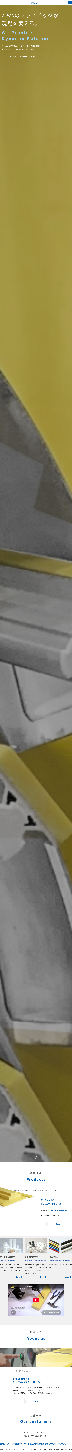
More (57, 1224)
